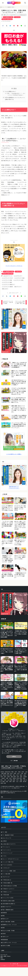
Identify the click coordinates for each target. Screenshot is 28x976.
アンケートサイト (6, 850)
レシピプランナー (18, 275)
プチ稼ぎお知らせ (6, 879)
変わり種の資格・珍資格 (8, 921)
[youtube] (15, 760)
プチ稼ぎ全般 (17, 17)
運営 (2, 957)
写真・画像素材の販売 (7, 909)
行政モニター (5, 936)
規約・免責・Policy (5, 956)
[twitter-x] (13, 760)
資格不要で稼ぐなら (14, 486)
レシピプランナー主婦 (19, 278)
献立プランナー (18, 286)
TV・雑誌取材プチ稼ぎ (8, 17)
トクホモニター (6, 867)
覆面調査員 (5, 939)
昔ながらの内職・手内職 (8, 930)
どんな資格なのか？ (10, 91)
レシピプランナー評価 (7, 280)
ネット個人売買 (6, 873)
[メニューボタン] (3, 3)
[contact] (17, 760)
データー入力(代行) (7, 864)
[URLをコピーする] (25, 26)
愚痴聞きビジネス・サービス (9, 924)
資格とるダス (5, 288)
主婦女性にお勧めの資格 (7, 19)
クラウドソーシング (7, 853)
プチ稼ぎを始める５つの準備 (9, 885)
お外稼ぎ (4, 841)
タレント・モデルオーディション (10, 858)
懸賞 (3, 927)
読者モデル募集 (6, 945)
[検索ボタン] (25, 3)
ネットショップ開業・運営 (9, 870)
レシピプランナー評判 (18, 280)
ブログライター (6, 876)
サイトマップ (4, 954)
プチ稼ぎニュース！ (7, 891)
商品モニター (5, 918)
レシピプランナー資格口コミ (8, 284)
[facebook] (11, 760)
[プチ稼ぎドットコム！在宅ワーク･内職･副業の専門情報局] (14, 3)
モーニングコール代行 (7, 897)
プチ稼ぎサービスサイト (8, 888)
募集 (3, 915)
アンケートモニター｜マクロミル (14, 265)
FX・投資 (4, 832)
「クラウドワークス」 (14, 488)
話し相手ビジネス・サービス (9, 942)
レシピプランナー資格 (7, 282)
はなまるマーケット (8, 275)
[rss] (15, 963)
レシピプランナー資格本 (7, 286)
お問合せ (14, 756)
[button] (2, 26)
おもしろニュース (6, 838)
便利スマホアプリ (6, 906)
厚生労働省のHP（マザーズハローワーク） (11, 791)
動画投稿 (4, 912)
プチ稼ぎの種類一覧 (7, 882)
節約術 (4, 933)
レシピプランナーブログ (7, 278)
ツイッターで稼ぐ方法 (7, 861)
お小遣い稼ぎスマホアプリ (9, 844)
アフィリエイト (6, 847)
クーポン (4, 855)
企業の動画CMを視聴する (8, 903)
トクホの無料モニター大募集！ (14, 454)
